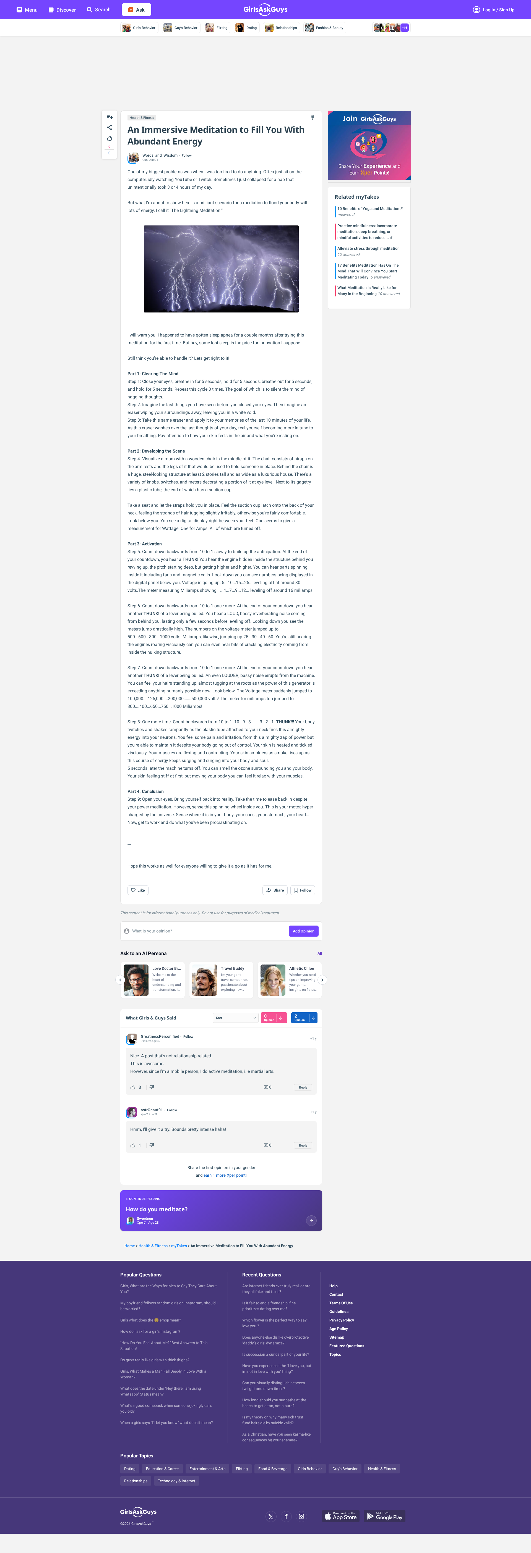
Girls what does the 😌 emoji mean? (150, 1320)
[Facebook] (286, 1516)
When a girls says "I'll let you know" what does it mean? (166, 1422)
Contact (336, 1294)
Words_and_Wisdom (160, 155)
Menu (31, 10)
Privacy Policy (341, 1320)
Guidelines (338, 1311)
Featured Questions (346, 1346)
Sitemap (336, 1337)
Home (129, 1246)
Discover (66, 10)
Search (103, 9)
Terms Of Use (341, 1303)
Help (333, 1286)
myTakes (179, 1246)
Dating (251, 28)
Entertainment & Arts (207, 1469)
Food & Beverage (272, 1469)
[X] (271, 1516)
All (319, 953)
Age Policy (338, 1328)
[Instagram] (301, 1516)
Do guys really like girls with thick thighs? (154, 1360)
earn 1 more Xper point (225, 1175)
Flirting (222, 28)
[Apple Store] (343, 1516)
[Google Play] (387, 1516)
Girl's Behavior (144, 28)
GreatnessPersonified (160, 1036)
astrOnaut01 (152, 1110)
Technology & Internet (176, 1481)
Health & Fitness (142, 118)
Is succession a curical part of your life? (275, 1354)
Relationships (286, 28)
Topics (335, 1354)
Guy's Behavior (186, 28)
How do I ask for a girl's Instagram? (150, 1331)
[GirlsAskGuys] (138, 1516)
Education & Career (162, 1469)
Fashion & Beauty (329, 28)
